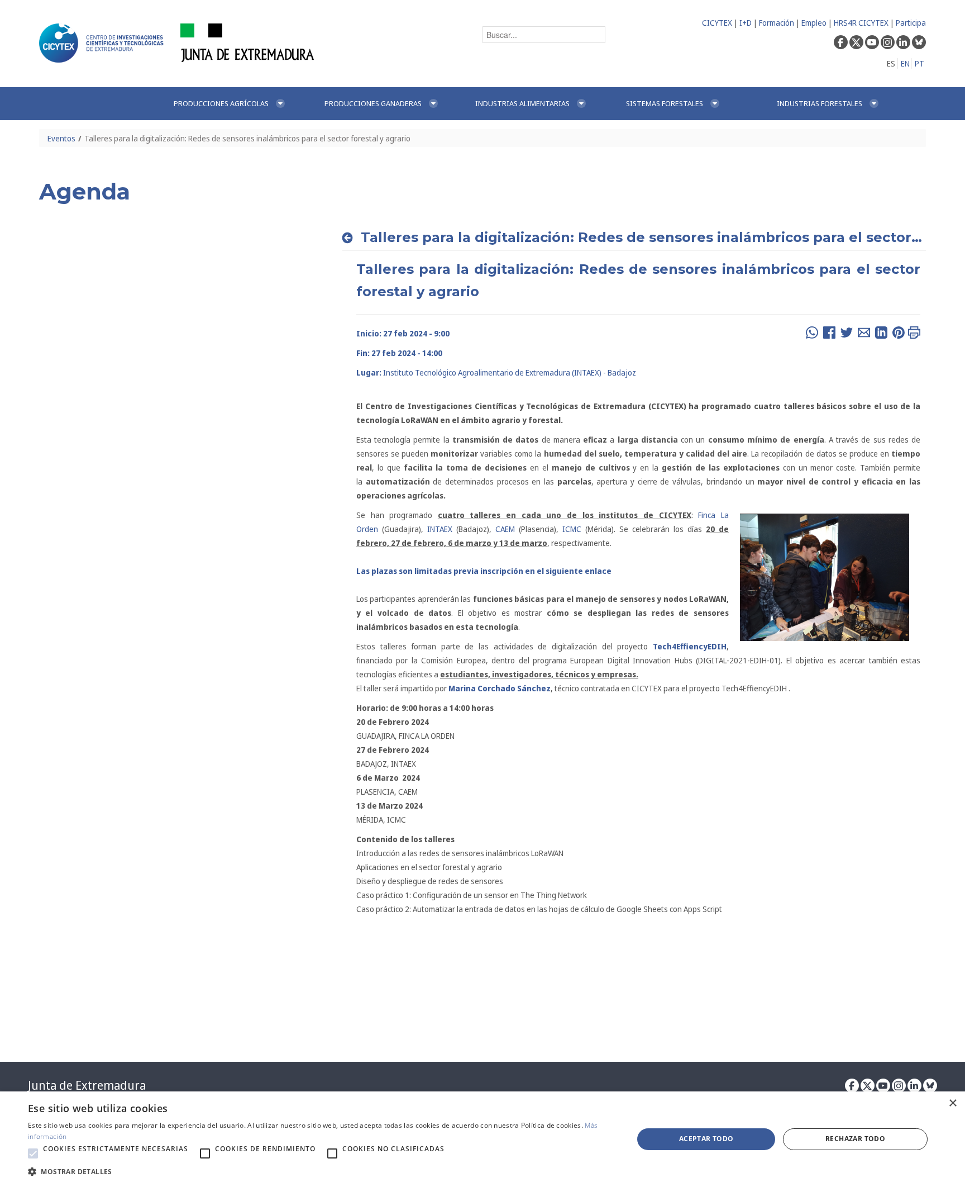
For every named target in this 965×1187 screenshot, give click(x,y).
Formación (776, 22)
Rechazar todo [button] (855, 1138)
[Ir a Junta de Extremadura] (247, 42)
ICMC (569, 529)
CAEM (505, 529)
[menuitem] (237, 103)
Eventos (61, 138)
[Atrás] (350, 238)
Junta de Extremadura (87, 1085)
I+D (745, 22)
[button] (33, 1153)
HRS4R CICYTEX (861, 22)
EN (905, 63)
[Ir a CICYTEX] (103, 43)
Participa (911, 22)
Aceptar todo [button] (706, 1138)
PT (919, 63)
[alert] (482, 1139)
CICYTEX (717, 22)
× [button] (952, 1103)
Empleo (814, 22)
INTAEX (441, 529)
